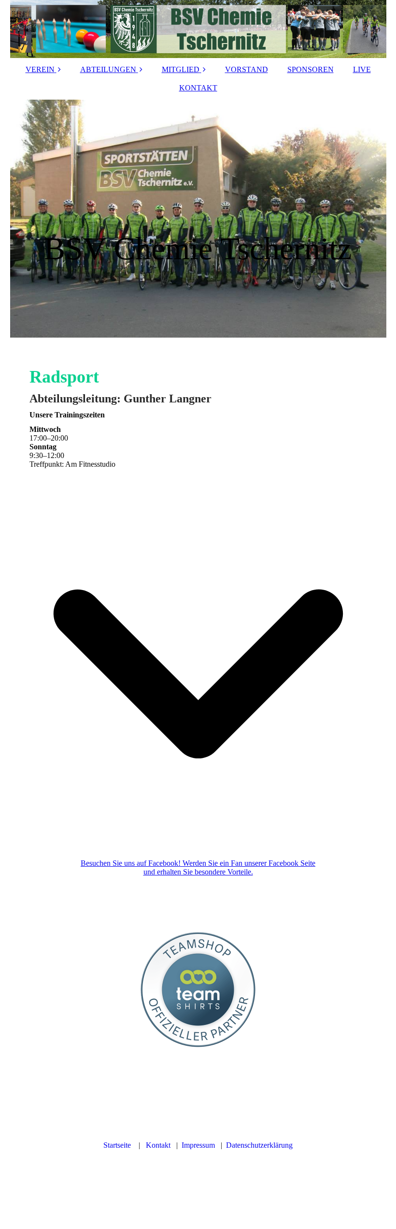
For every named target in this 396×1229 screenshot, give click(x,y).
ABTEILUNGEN (108, 69)
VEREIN (40, 69)
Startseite (117, 1145)
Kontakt (158, 1145)
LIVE (362, 69)
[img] (198, 29)
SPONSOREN (310, 69)
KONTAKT (198, 88)
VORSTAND (246, 69)
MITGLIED (180, 69)
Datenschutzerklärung (259, 1145)
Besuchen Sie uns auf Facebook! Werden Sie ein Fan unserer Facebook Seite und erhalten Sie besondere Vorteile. (198, 867)
